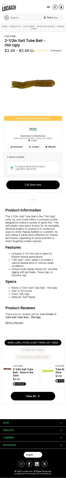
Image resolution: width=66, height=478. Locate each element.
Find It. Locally (53, 17)
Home (4, 26)
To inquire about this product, (30, 167)
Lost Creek (29, 26)
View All (31, 396)
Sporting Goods (45, 26)
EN (48, 7)
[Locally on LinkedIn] (37, 464)
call (25, 169)
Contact (35, 147)
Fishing (60, 26)
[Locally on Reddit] (21, 464)
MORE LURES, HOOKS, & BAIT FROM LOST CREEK (33, 342)
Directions (18, 147)
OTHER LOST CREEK (33, 350)
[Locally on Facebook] (29, 464)
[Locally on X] (44, 464)
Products (15, 26)
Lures (34, 29)
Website (52, 147)
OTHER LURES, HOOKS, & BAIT (33, 357)
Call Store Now (33, 184)
